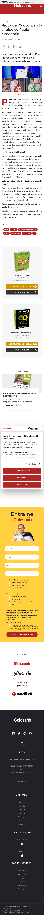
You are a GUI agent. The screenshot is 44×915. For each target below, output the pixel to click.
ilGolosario (4, 2)
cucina (13, 229)
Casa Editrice (17, 2)
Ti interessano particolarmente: (18, 594)
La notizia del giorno (18, 585)
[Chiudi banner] (41, 428)
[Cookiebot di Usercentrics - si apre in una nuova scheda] (28, 428)
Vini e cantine (16, 599)
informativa (16, 627)
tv (34, 233)
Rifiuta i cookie (22, 485)
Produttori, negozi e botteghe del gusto (24, 602)
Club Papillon (25, 2)
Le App (31, 2)
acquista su (22, 286)
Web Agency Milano (15, 910)
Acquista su (22, 292)
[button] (39, 81)
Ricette (14, 604)
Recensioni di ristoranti (19, 597)
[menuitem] (22, 781)
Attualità (6, 21)
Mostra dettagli (31, 464)
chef (6, 229)
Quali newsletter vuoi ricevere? (17, 580)
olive (6, 233)
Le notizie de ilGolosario (19, 583)
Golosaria (10, 2)
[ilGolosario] (22, 5)
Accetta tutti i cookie (22, 471)
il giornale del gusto (27, 229)
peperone (27, 233)
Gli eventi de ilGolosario (19, 588)
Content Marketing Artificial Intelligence (15, 912)
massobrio (15, 233)
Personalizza (21, 478)
